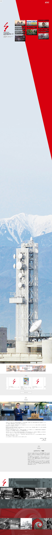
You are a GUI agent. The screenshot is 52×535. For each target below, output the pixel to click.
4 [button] (27, 390)
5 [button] (28, 390)
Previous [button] (5, 383)
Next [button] (46, 383)
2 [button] (24, 390)
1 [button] (23, 390)
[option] (14, 383)
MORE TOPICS (26, 392)
